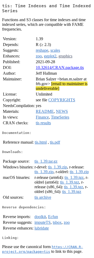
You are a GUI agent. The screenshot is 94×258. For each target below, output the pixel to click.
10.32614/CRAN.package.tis (60, 67)
